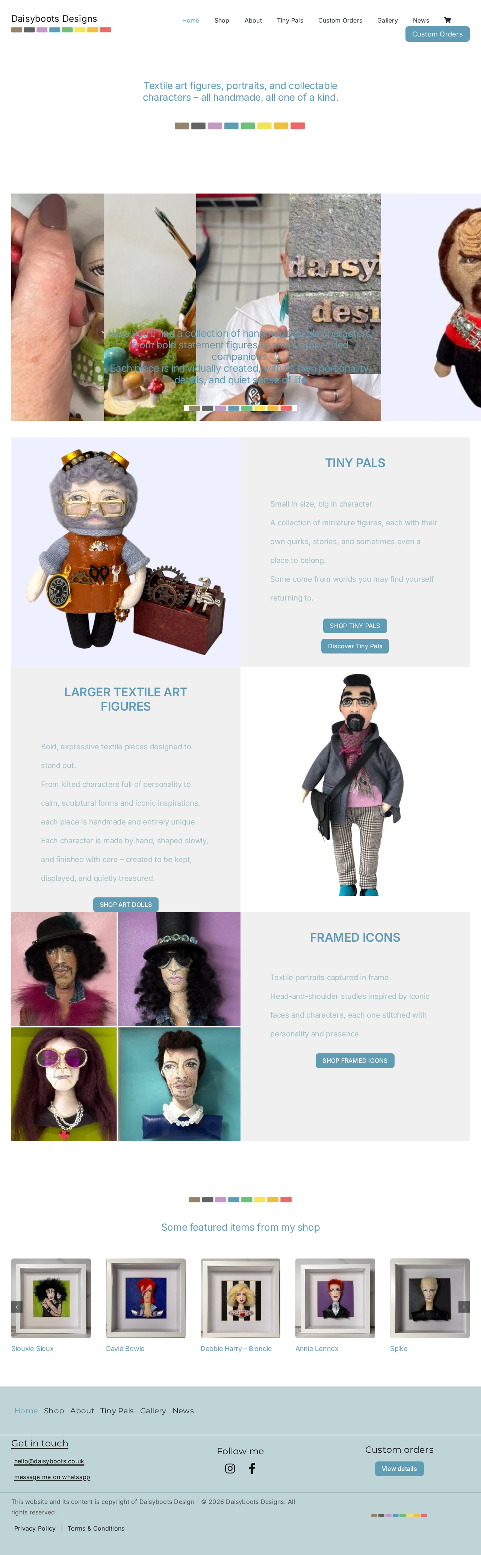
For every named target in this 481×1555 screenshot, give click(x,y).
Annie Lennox (222, 1348)
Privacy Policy (35, 1528)
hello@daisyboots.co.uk (49, 1461)
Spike (304, 1348)
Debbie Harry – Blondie (141, 1348)
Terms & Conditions (96, 1528)
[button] (17, 1307)
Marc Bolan (407, 1348)
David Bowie (30, 1348)
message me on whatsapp (52, 1477)
